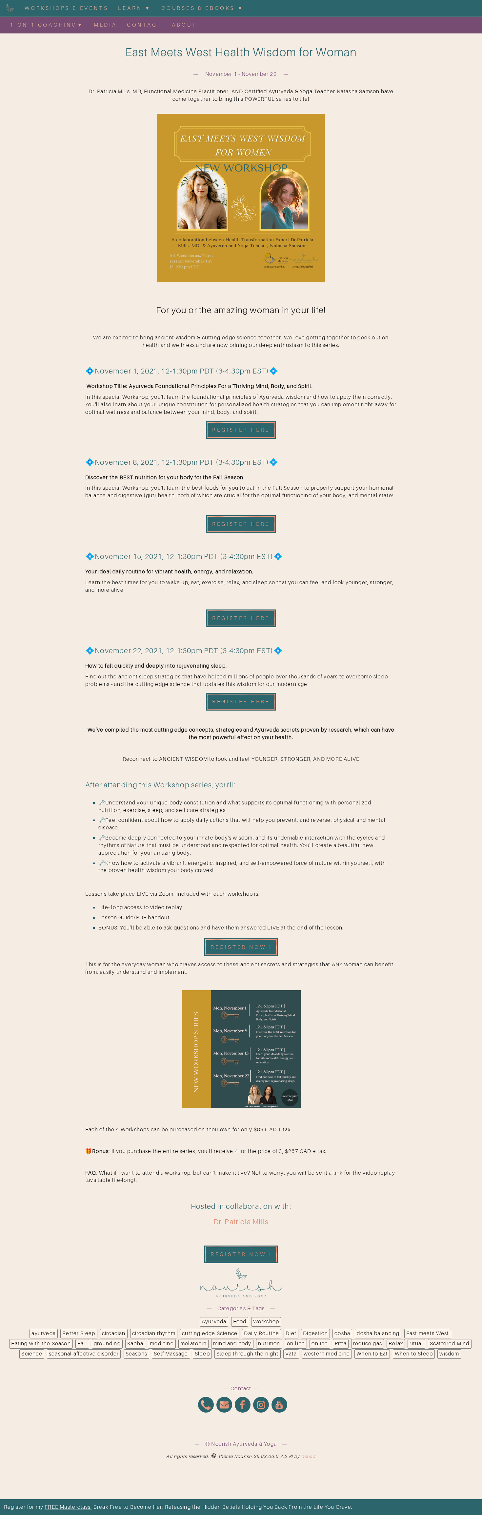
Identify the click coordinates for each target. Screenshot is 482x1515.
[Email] (224, 1405)
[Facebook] (242, 1405)
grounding (107, 1344)
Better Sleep (78, 1333)
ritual (416, 1344)
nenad (308, 1456)
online (319, 1344)
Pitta (341, 1344)
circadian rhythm (153, 1333)
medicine (162, 1344)
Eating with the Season (40, 1344)
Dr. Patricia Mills (241, 1222)
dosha (342, 1333)
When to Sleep (414, 1354)
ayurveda (43, 1333)
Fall (82, 1344)
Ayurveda (214, 1322)
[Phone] (206, 1405)
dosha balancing (378, 1333)
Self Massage (171, 1354)
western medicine (327, 1354)
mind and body (232, 1344)
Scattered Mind (450, 1344)
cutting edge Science (209, 1333)
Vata (291, 1354)
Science (31, 1354)
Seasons (136, 1354)
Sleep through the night (247, 1354)
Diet (291, 1333)
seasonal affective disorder (84, 1354)
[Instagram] (261, 1405)
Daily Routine (261, 1333)
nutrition (269, 1344)
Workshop (266, 1322)
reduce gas (367, 1344)
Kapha (135, 1344)
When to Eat (372, 1354)
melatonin (193, 1344)
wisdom (449, 1354)
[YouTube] (279, 1405)
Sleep (202, 1354)
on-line (296, 1344)
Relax (396, 1344)
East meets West (427, 1333)
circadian (114, 1333)
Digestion (315, 1333)
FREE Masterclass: (68, 1507)
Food (240, 1322)
